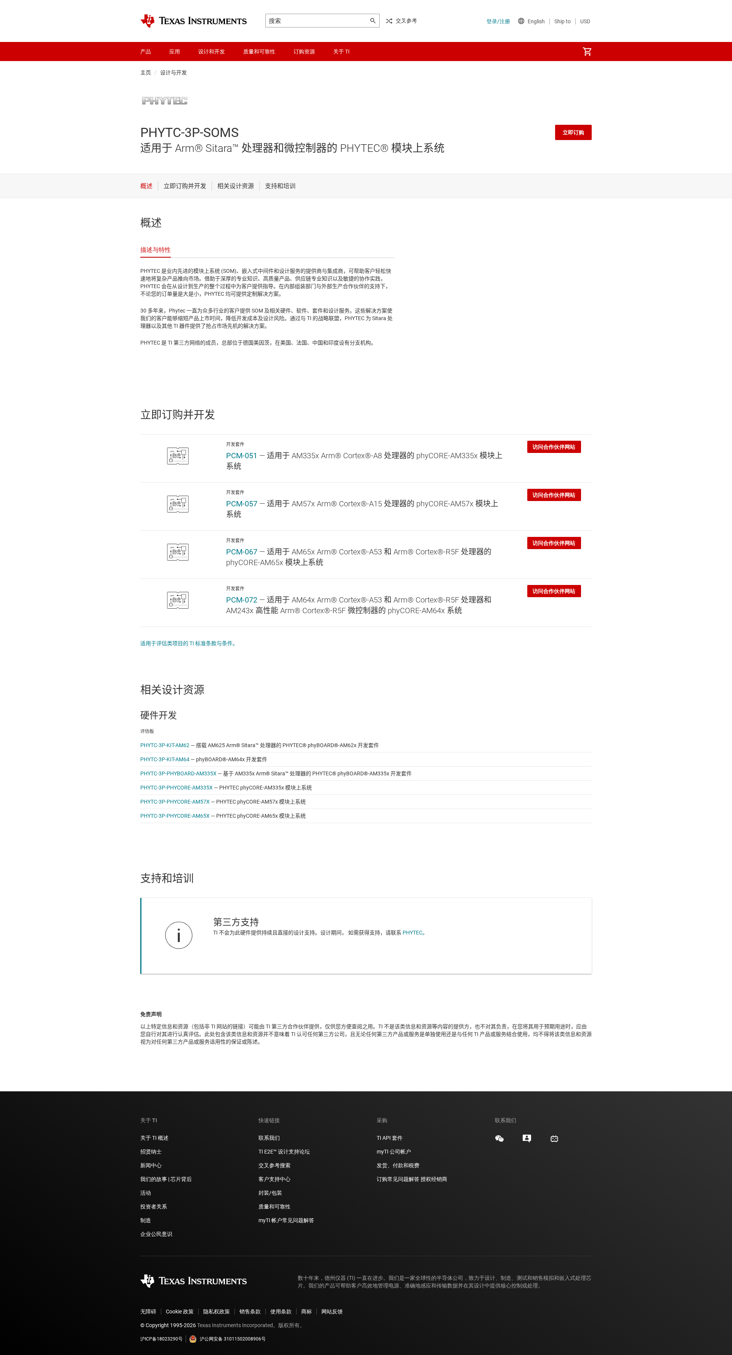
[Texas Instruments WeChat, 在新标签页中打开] (499, 1141)
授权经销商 (434, 1179)
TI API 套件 (390, 1138)
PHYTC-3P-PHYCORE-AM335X (176, 788)
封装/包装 (270, 1193)
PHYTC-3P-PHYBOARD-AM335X (178, 773)
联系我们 (269, 1138)
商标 (306, 1311)
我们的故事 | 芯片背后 (166, 1179)
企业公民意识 (156, 1234)
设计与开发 (173, 72)
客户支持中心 (274, 1179)
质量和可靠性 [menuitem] (259, 51)
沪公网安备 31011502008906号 (233, 1339)
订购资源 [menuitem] (304, 51)
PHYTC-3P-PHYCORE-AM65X (175, 816)
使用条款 (281, 1311)
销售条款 (250, 1311)
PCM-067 (241, 551)
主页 (145, 72)
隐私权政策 (216, 1311)
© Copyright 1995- (168, 1325)
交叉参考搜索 (274, 1165)
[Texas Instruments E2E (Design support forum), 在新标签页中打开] (526, 1141)
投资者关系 (153, 1207)
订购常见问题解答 (398, 1179)
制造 (145, 1220)
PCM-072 (241, 599)
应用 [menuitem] (174, 51)
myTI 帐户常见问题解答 (286, 1220)
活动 (145, 1193)
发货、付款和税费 (398, 1165)
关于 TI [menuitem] (341, 51)
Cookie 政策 (180, 1311)
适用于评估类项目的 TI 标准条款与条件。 (189, 643)
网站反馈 (332, 1311)
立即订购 (573, 132)
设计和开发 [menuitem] (211, 51)
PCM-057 (241, 503)
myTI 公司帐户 (394, 1152)
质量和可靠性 (275, 1207)
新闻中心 (151, 1165)
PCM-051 (241, 455)
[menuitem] (587, 51)
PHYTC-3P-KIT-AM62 (164, 745)
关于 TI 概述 (154, 1138)
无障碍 (148, 1311)
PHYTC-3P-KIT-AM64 (164, 759)
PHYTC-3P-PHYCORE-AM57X (175, 802)
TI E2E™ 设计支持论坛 (284, 1152)
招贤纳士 (151, 1152)
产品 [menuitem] (145, 51)
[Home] (193, 21)
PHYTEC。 (415, 933)
